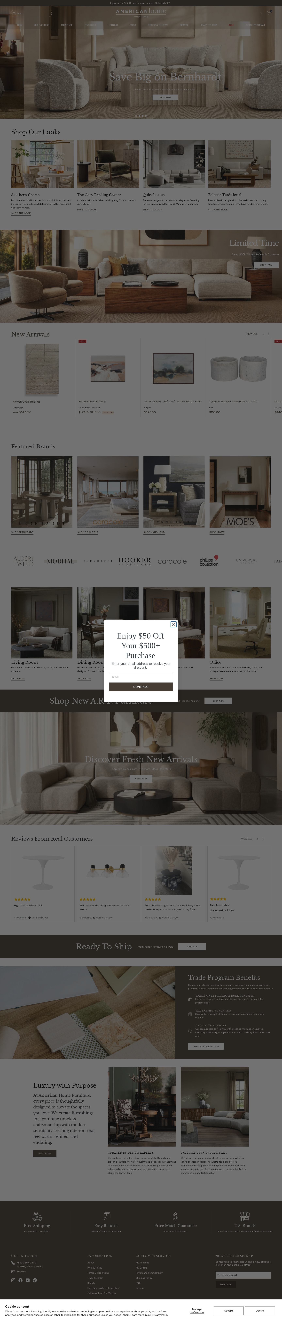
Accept (228, 1310)
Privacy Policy (160, 1315)
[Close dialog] (173, 624)
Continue (141, 687)
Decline (260, 1310)
